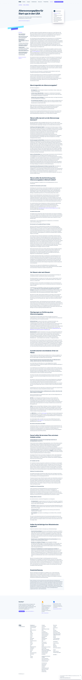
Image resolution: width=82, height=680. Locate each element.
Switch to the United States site (65, 677)
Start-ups (43, 627)
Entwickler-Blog (44, 671)
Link (30, 645)
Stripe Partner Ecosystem (45, 659)
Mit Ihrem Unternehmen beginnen (24, 20)
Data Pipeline (32, 638)
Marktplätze (43, 637)
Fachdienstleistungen (45, 651)
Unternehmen (44, 626)
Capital (31, 632)
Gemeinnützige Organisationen (46, 650)
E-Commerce (44, 631)
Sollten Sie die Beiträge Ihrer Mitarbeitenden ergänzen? (23, 53)
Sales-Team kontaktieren (58, 1)
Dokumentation (44, 664)
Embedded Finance (44, 632)
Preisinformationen (33, 627)
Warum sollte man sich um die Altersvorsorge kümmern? (23, 37)
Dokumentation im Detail (57, 608)
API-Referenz (44, 665)
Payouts (31, 650)
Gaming (43, 645)
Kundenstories (55, 627)
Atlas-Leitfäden (26, 4)
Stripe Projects (44, 670)
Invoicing (31, 643)
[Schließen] (80, 675)
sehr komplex (44, 413)
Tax (30, 655)
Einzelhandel (43, 654)
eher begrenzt (40, 420)
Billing (31, 631)
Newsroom (54, 645)
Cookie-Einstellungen (56, 638)
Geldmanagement (44, 638)
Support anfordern (56, 651)
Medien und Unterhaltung (45, 649)
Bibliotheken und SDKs (45, 669)
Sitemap (54, 637)
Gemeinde (54, 630)
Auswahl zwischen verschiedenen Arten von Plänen (24, 48)
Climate (31, 634)
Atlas (31, 628)
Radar (31, 651)
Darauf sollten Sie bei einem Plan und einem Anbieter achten (24, 50)
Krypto (31, 637)
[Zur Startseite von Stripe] (20, 625)
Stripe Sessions (55, 631)
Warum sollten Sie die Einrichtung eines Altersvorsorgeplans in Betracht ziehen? (24, 40)
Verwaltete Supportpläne (57, 652)
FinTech (43, 644)
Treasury (31, 657)
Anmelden (51, 1)
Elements (31, 639)
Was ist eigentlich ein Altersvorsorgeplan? (22, 34)
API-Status (43, 666)
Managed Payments (33, 646)
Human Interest (56, 13)
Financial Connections (33, 640)
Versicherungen (44, 648)
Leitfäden (20, 4)
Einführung (20, 32)
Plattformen (43, 639)
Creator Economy (44, 643)
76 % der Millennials (36, 51)
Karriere (54, 644)
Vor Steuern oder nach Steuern (23, 43)
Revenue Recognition (33, 652)
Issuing (31, 644)
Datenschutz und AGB (56, 632)
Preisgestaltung (46, 1)
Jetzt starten (21, 611)
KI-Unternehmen (44, 642)
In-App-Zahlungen (44, 636)
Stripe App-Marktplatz (45, 658)
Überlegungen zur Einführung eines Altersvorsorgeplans (23, 45)
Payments (31, 649)
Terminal (31, 656)
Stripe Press (55, 646)
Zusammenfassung (22, 54)
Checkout (31, 633)
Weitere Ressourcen (56, 639)
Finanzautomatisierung (45, 633)
